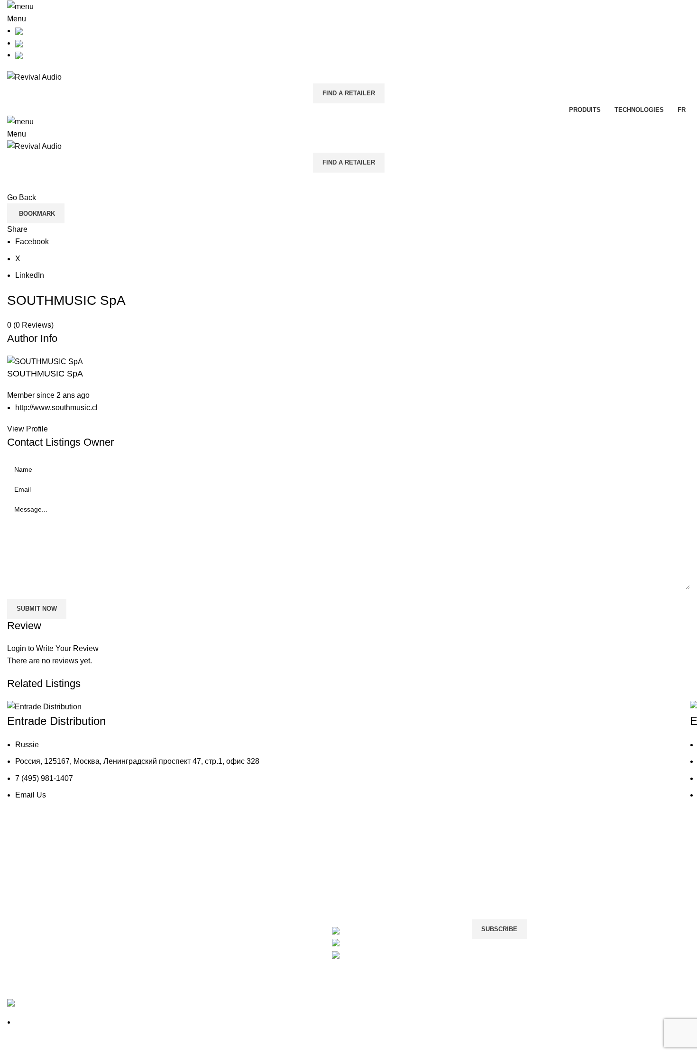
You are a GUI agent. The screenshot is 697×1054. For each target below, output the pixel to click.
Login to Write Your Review (53, 648)
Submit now (37, 608)
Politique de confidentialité (284, 873)
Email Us (30, 795)
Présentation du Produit (46, 891)
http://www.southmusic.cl (56, 407)
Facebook (32, 242)
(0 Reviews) (33, 325)
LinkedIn (29, 275)
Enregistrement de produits (168, 909)
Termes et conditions (274, 891)
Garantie (137, 891)
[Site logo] (34, 77)
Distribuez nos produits (394, 873)
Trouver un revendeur (159, 926)
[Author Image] (44, 706)
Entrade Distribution (56, 721)
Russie (27, 745)
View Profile (27, 429)
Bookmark (37, 213)
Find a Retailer (348, 93)
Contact (136, 873)
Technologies (29, 909)
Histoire (20, 873)
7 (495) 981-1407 (44, 778)
